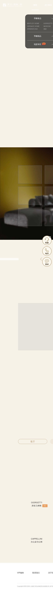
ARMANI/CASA (32, 29)
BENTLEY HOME (33, 23)
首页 (35, 5)
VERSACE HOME (33, 26)
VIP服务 (20, 573)
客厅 (32, 441)
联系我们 (36, 573)
